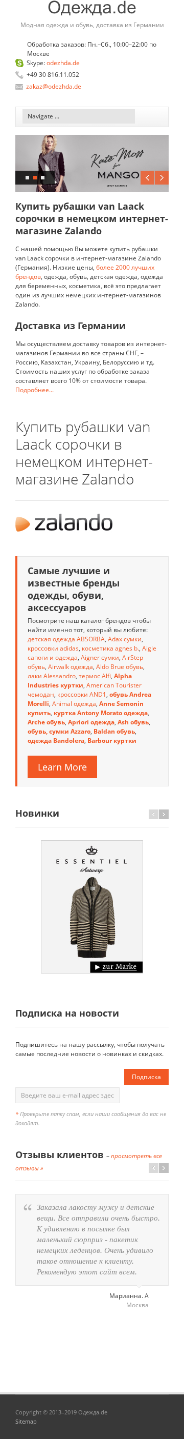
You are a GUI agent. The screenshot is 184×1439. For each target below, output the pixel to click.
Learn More (62, 767)
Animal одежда (74, 703)
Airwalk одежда (70, 666)
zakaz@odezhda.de (53, 86)
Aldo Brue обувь (119, 666)
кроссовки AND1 (81, 694)
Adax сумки (125, 639)
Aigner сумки (100, 657)
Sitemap (26, 1421)
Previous (147, 178)
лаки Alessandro (52, 676)
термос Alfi (95, 676)
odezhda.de (63, 62)
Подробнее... (34, 390)
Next (162, 178)
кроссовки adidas (53, 648)
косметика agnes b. (110, 648)
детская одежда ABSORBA (66, 639)
